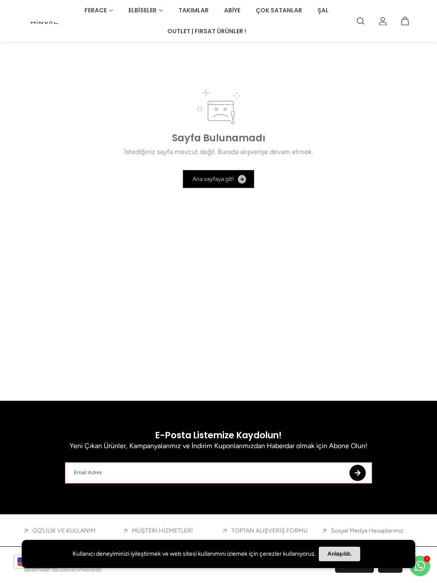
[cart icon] (405, 21)
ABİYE (232, 10)
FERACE (95, 10)
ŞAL (323, 10)
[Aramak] (361, 21)
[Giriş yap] (383, 21)
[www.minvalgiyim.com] (45, 21)
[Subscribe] (358, 473)
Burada (228, 152)
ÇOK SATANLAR (279, 10)
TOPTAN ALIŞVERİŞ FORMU (269, 530)
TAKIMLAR (193, 10)
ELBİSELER (142, 10)
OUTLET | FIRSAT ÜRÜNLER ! (206, 31)
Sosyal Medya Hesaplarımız (367, 530)
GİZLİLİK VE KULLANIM (64, 530)
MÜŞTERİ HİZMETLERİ (162, 530)
